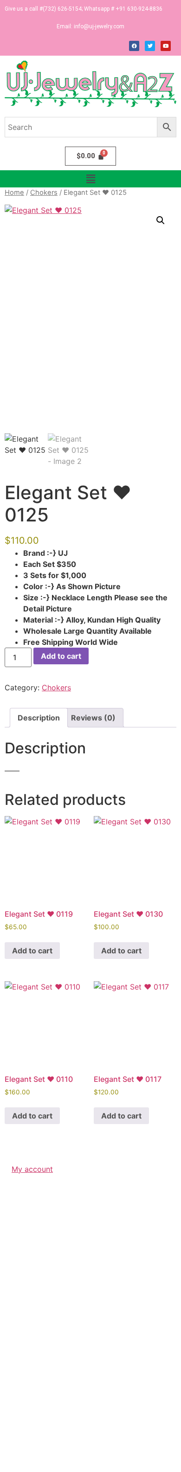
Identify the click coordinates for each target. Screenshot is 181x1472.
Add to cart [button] (32, 950)
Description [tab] (39, 717)
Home (14, 192)
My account (32, 1169)
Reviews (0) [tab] (93, 717)
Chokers (44, 192)
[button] (90, 178)
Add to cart (61, 656)
